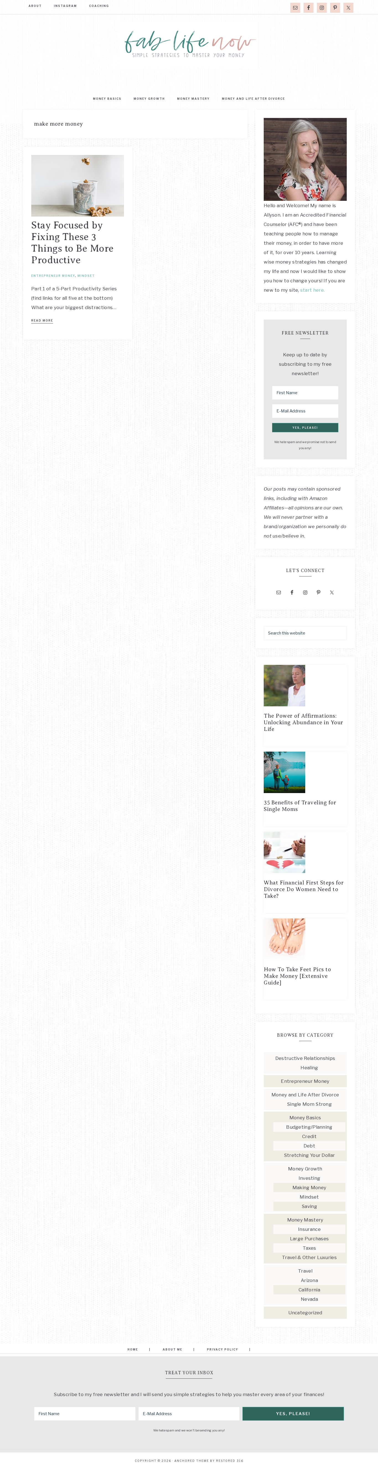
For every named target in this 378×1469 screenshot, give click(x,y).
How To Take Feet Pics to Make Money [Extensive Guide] (297, 976)
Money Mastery (305, 1220)
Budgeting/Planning (309, 1127)
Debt (309, 1146)
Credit (309, 1136)
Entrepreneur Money (53, 275)
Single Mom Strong (309, 1104)
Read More (42, 320)
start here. (312, 290)
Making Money (309, 1187)
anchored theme (191, 1460)
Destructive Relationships (305, 1058)
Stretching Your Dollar (309, 1155)
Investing (309, 1178)
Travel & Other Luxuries (309, 1257)
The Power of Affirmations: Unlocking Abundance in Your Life (303, 722)
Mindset (86, 275)
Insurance (309, 1229)
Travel (305, 1271)
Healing (309, 1067)
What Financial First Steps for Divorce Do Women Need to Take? (304, 889)
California (309, 1289)
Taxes (309, 1248)
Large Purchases (309, 1238)
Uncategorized (305, 1312)
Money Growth (305, 1168)
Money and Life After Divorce (305, 1094)
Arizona (309, 1280)
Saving (309, 1206)
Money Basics (305, 1117)
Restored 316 (230, 1460)
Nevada (309, 1299)
